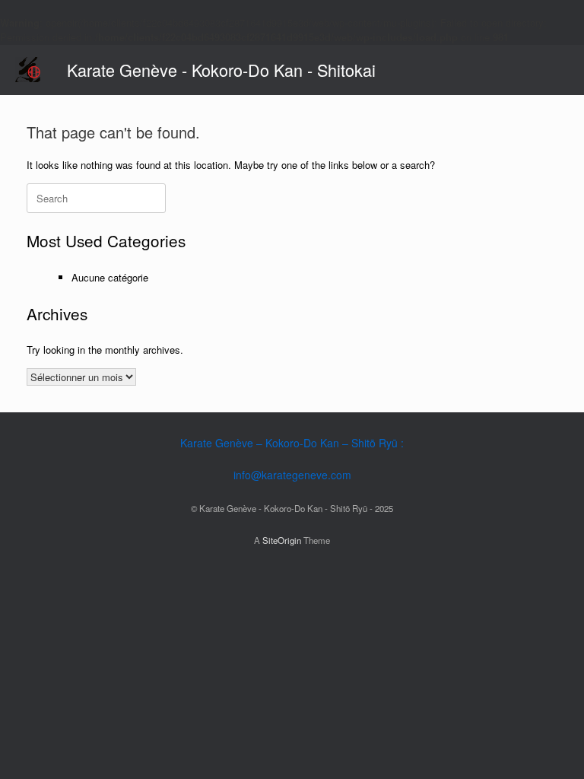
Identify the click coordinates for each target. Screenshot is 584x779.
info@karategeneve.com (292, 474)
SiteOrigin (281, 540)
